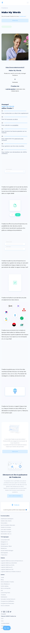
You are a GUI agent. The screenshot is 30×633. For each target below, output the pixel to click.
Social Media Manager (7, 550)
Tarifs (2, 577)
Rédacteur (4, 548)
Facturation (4, 523)
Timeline (3, 594)
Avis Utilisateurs (5, 584)
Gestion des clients (6, 521)
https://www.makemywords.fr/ (15, 67)
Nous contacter (5, 605)
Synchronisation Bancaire (8, 525)
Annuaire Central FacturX (8, 599)
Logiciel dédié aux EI (6, 567)
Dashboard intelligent (7, 518)
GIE (2, 590)
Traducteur (4, 555)
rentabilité (15, 125)
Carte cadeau (5, 586)
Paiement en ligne (6, 531)
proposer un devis (12, 119)
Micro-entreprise (5, 588)
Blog (2, 579)
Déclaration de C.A (6, 533)
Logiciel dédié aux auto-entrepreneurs (12, 560)
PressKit (3, 614)
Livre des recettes (6, 529)
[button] (27, 2)
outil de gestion (10, 89)
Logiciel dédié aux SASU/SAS (9, 563)
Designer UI (4, 542)
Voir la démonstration (15, 495)
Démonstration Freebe (7, 581)
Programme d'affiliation (7, 601)
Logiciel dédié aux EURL (7, 565)
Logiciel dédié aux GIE (7, 569)
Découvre (15, 451)
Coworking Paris (5, 592)
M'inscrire (15, 20)
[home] (2, 2)
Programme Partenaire (7, 603)
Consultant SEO (5, 539)
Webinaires (4, 597)
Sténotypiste (4, 552)
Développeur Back (6, 546)
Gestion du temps (6, 527)
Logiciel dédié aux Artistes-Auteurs (11, 571)
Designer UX (4, 544)
